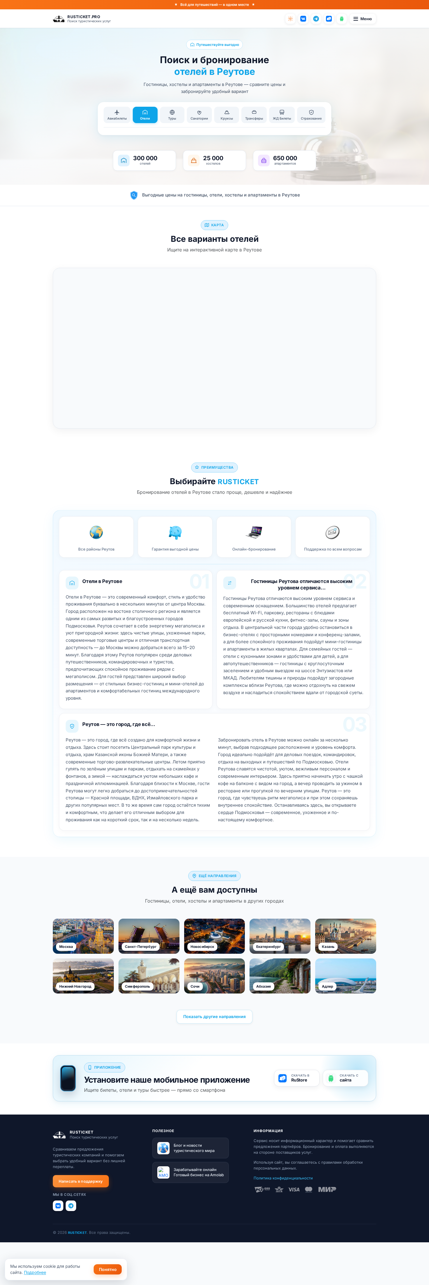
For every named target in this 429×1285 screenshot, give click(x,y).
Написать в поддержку (81, 1181)
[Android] (341, 18)
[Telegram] (316, 18)
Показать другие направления (214, 1016)
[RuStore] (329, 18)
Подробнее (35, 1272)
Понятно (108, 1269)
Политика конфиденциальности (283, 1178)
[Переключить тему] (290, 18)
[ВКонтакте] (303, 18)
